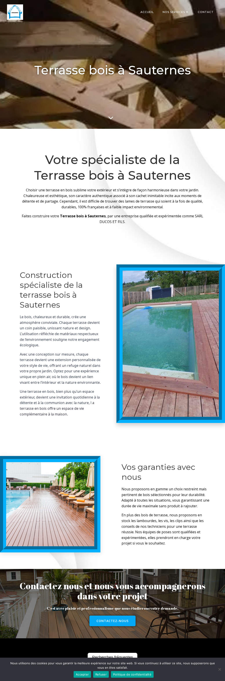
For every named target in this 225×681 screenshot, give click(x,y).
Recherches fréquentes (112, 657)
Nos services (174, 12)
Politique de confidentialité (132, 674)
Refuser (101, 674)
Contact (206, 12)
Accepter (82, 674)
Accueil (147, 12)
